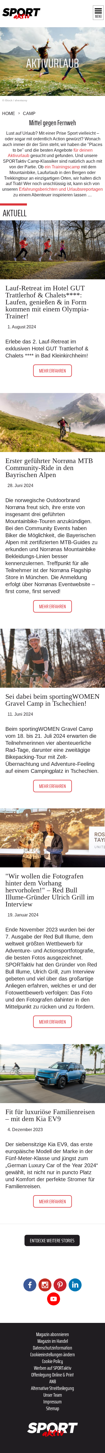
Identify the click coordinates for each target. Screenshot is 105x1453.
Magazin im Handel (52, 1341)
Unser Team (52, 1395)
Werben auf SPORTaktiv (52, 1368)
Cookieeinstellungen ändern (52, 1354)
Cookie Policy (52, 1361)
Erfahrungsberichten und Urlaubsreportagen (60, 189)
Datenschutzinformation (52, 1347)
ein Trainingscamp (62, 167)
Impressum (52, 1401)
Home (8, 113)
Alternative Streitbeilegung (52, 1388)
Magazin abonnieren (52, 1334)
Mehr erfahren (52, 370)
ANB (52, 1381)
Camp (29, 113)
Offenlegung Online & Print (52, 1374)
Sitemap (52, 1408)
